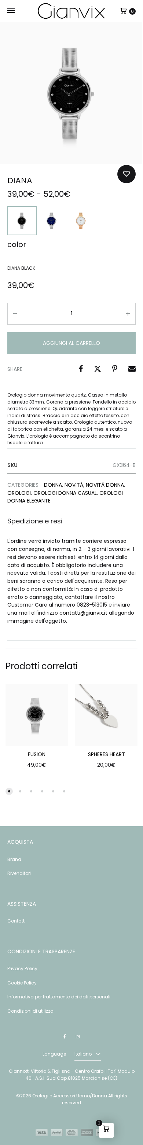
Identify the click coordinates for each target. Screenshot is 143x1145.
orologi (19, 493)
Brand (14, 859)
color (16, 244)
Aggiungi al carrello (71, 343)
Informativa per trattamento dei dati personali (58, 997)
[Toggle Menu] (11, 11)
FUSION (36, 754)
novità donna (105, 485)
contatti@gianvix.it (83, 612)
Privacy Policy (22, 968)
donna (53, 485)
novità (74, 485)
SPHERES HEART (106, 754)
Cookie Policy (22, 983)
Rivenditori (19, 873)
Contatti (16, 921)
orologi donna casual (65, 493)
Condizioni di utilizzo (30, 1011)
